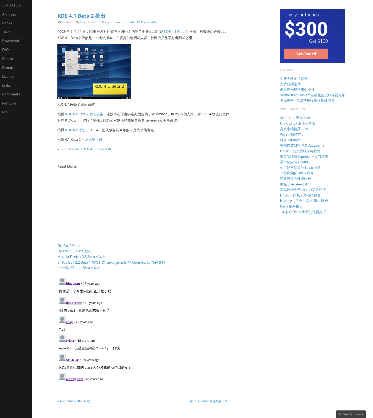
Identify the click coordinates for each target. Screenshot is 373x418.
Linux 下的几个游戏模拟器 (300, 195)
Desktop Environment (118, 22)
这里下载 (95, 139)
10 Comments (147, 22)
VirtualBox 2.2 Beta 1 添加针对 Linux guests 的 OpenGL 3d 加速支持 (111, 262)
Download (10, 40)
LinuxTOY (11, 5)
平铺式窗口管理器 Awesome (302, 145)
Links (6, 85)
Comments (11, 94)
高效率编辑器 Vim (294, 129)
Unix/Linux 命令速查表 (297, 123)
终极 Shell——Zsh (294, 184)
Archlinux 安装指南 (295, 117)
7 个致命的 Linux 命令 (297, 173)
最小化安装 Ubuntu (295, 162)
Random (9, 103)
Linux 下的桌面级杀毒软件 (300, 151)
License (8, 76)
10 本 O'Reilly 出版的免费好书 (303, 211)
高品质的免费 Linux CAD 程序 (303, 189)
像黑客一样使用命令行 (297, 89)
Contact (8, 58)
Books (7, 23)
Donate (8, 67)
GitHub (111, 149)
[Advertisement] (143, 207)
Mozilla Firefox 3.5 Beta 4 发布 (81, 256)
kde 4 (88, 149)
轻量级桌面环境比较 (295, 178)
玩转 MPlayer (290, 140)
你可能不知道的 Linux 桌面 (300, 167)
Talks (6, 32)
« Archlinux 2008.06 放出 (75, 401)
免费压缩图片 (290, 84)
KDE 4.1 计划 (75, 130)
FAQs (6, 49)
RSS (5, 112)
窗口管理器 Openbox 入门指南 (304, 156)
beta (79, 149)
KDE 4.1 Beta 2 (175, 31)
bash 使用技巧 (291, 206)
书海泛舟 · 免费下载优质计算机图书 (307, 100)
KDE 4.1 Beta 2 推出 (81, 15)
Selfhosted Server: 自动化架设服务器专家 (312, 95)
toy (82, 22)
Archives (9, 14)
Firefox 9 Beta (68, 245)
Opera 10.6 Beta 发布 (74, 251)
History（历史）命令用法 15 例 (304, 200)
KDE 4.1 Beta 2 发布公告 (84, 114)
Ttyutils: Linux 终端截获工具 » (209, 401)
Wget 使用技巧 (291, 134)
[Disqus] (143, 330)
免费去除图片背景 (294, 78)
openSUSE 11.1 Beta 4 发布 (79, 267)
